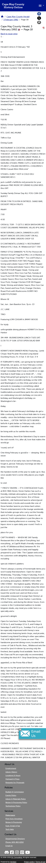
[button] (41, 5)
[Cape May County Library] (2, 17)
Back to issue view (9, 33)
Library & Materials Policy (15, 799)
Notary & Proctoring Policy (16, 802)
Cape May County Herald (18, 16)
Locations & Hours (12, 775)
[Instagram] (16, 852)
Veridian (13, 862)
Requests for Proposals (14, 782)
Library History (11, 772)
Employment (10, 768)
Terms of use (40, 862)
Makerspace (10, 815)
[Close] (20, 729)
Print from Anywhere (13, 819)
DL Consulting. (16, 857)
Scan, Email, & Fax (12, 826)
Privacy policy (29, 862)
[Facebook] (39, 14)
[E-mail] (39, 22)
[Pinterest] (22, 852)
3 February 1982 (10, 19)
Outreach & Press (12, 779)
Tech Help (9, 829)
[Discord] (7, 852)
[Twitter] (39, 18)
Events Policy (10, 795)
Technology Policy (12, 806)
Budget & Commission (14, 792)
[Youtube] (27, 852)
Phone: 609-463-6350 (14, 842)
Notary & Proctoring (13, 822)
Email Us (9, 846)
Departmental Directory (15, 839)
